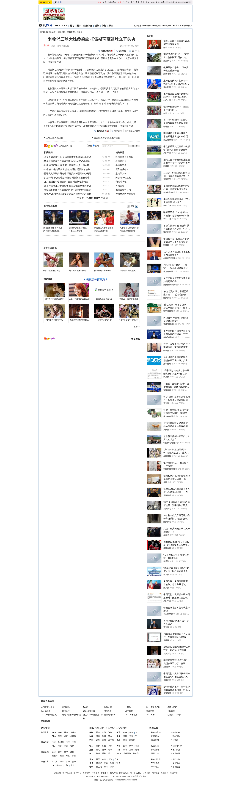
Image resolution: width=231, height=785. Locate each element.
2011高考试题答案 (49, 715)
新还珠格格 (45, 711)
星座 (110, 746)
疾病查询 (155, 750)
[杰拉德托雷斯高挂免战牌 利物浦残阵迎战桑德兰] (53, 217)
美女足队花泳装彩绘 (77, 270)
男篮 (60, 736)
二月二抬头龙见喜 (54, 137)
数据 (74, 756)
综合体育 (87, 25)
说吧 (173, 2)
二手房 (111, 740)
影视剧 (132, 740)
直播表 (73, 732)
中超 (104, 25)
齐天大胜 (120, 185)
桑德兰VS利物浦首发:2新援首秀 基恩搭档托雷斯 (67, 194)
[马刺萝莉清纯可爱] (104, 311)
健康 (104, 750)
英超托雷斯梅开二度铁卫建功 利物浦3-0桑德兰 (67, 161)
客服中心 (104, 773)
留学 (131, 746)
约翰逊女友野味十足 (54, 320)
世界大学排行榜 (174, 715)
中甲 (68, 742)
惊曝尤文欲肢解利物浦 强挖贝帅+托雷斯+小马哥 (67, 173)
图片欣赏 (176, 750)
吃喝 (110, 750)
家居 (137, 2)
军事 (98, 732)
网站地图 (155, 773)
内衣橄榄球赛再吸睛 (102, 270)
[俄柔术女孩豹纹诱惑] (53, 259)
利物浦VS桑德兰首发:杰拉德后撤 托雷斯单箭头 (67, 169)
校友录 (136, 753)
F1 (53, 765)
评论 (110, 732)
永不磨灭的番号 (47, 707)
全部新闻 (164, 773)
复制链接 (122, 51)
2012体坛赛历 (186, 25)
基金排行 (176, 732)
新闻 (99, 2)
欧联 (68, 756)
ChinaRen (99, 728)
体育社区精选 (50, 248)
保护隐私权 (124, 773)
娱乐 (112, 2)
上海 (110, 759)
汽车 (127, 2)
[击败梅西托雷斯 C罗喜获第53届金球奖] (104, 217)
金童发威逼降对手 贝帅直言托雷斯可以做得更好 (67, 157)
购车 (98, 740)
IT (123, 2)
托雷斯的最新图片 (124, 157)
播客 (125, 740)
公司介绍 (146, 773)
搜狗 (183, 2)
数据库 (61, 742)
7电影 (85, 707)
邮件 (152, 2)
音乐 (131, 736)
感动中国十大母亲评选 (71, 715)
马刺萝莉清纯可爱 (104, 320)
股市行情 (155, 746)
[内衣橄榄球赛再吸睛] (104, 259)
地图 (106, 767)
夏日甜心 (66, 707)
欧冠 (62, 756)
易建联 (73, 736)
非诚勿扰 (150, 711)
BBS (168, 2)
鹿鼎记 (99, 763)
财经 (119, 2)
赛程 (60, 732)
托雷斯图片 (121, 161)
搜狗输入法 (156, 732)
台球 (74, 762)
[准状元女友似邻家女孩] (79, 311)
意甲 (60, 752)
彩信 (118, 763)
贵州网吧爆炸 (110, 715)
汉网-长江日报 (63, 46)
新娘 (104, 746)
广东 (116, 759)
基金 (110, 736)
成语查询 (155, 740)
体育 (104, 2)
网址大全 (155, 753)
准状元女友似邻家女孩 (79, 320)
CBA (64, 25)
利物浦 (79, 32)
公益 (104, 732)
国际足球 (61, 32)
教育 (118, 746)
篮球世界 (45, 732)
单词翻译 (176, 753)
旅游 (91, 750)
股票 (98, 736)
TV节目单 (155, 763)
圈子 (98, 759)
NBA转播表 (166, 25)
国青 (66, 746)
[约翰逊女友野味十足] (54, 311)
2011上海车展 (89, 711)
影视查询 (155, 736)
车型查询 (176, 759)
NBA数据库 (156, 25)
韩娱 (125, 736)
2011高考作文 (131, 715)
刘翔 (66, 765)
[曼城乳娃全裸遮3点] (104, 290)
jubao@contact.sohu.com (126, 780)
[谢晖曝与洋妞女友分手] (54, 290)
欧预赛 (55, 756)
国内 (72, 25)
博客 (163, 2)
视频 (147, 2)
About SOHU (135, 773)
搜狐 (91, 727)
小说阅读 (176, 767)
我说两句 (127, 753)
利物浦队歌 (121, 181)
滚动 (72, 765)
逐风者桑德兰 (122, 169)
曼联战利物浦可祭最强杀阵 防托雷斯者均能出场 (67, 190)
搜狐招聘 (86, 773)
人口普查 (171, 711)
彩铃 (112, 763)
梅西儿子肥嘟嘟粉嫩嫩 (128, 299)
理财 (104, 736)
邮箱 (104, 759)
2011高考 (150, 715)
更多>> (137, 327)
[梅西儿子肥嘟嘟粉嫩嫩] (129, 290)
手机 (104, 753)
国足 (54, 746)
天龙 (91, 763)
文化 (118, 750)
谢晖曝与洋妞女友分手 (54, 299)
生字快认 (155, 767)
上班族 (128, 707)
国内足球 (45, 742)
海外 (72, 752)
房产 (132, 2)
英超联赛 (71, 32)
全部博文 (174, 773)
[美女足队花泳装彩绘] (79, 259)
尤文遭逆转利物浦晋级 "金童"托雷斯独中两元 (66, 181)
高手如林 (129, 711)
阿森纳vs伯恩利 (123, 177)
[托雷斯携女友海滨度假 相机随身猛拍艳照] (129, 217)
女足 (72, 746)
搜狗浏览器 (156, 759)
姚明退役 (66, 711)
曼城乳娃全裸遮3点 (104, 299)
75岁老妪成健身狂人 (128, 270)
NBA (57, 25)
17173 (188, 2)
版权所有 (142, 776)
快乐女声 (108, 707)
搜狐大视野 (172, 707)
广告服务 (95, 773)
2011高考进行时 (153, 707)
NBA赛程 (147, 25)
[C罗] (129, 311)
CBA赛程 (175, 25)
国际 (79, 25)
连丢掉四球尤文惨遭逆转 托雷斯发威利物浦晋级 (67, 185)
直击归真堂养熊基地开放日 (107, 137)
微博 (158, 2)
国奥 (60, 746)
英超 (54, 752)
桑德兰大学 (121, 173)
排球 (62, 762)
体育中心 (45, 727)
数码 (98, 753)
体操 (68, 762)
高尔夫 (59, 765)
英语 (137, 746)
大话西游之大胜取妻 (125, 194)
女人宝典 (176, 763)
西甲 (66, 752)
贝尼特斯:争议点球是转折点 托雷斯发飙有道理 (66, 177)
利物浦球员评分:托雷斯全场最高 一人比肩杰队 (66, 165)
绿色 (137, 750)
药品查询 (176, 736)
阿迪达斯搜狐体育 (47, 32)
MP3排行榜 (177, 746)
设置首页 (57, 773)
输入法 (99, 767)
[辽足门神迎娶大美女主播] (79, 290)
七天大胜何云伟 (123, 190)
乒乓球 (55, 762)
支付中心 (77, 773)
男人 (110, 753)
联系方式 (114, 773)
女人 (142, 2)
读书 (125, 750)
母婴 (98, 746)
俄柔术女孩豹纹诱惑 (51, 270)
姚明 (66, 736)
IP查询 (175, 740)
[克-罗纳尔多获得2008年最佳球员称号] (78, 217)
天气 (98, 750)
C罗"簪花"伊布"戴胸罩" (128, 320)
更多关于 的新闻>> (93, 198)
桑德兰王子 (121, 165)
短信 (106, 763)
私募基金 (108, 711)
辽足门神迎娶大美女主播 (79, 299)
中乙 (74, 742)
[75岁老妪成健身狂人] (130, 259)
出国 (125, 746)
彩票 (111, 25)
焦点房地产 (110, 728)
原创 (131, 750)
